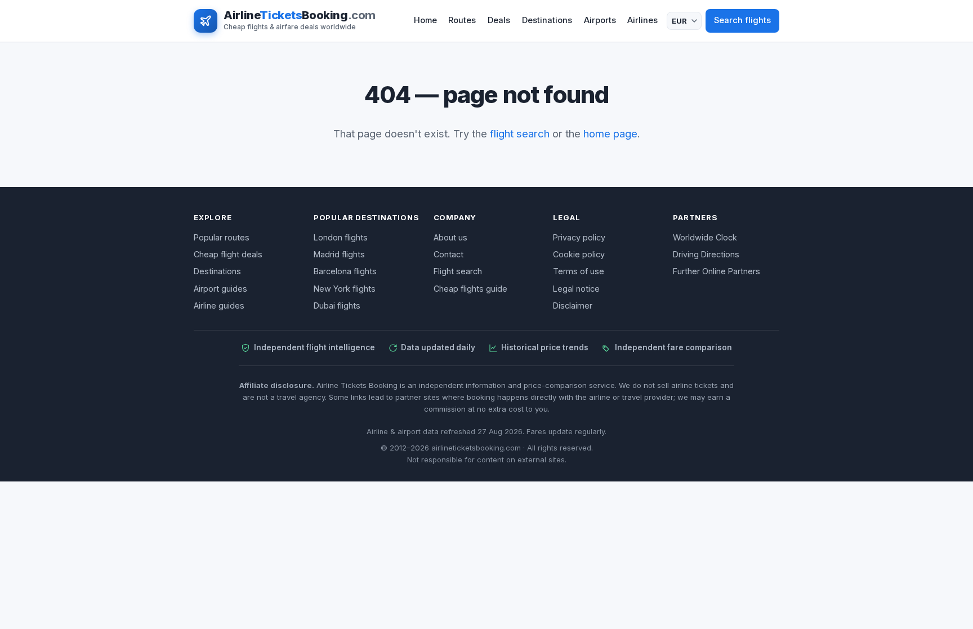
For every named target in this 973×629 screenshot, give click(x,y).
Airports (600, 20)
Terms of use (578, 271)
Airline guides (219, 305)
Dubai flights (337, 305)
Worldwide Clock (705, 237)
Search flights (742, 20)
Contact (448, 254)
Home (425, 20)
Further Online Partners (716, 271)
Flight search (458, 271)
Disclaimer (572, 305)
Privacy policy (579, 237)
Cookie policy (579, 254)
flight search (520, 133)
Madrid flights (339, 254)
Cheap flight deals (228, 254)
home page (610, 133)
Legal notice (576, 288)
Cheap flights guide (470, 288)
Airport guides (220, 288)
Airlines (642, 20)
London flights (341, 237)
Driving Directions (706, 254)
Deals (499, 20)
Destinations (547, 20)
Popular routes (221, 237)
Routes (462, 20)
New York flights (345, 288)
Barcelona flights (345, 271)
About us (450, 237)
